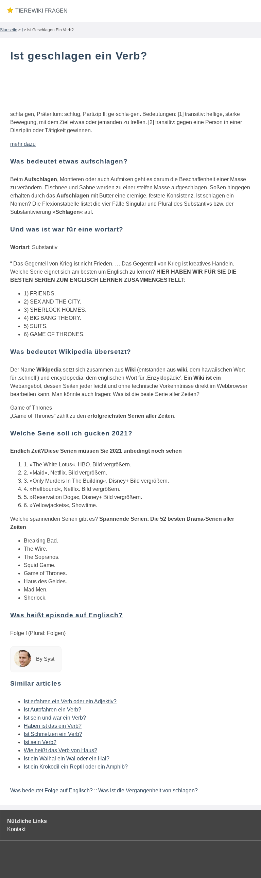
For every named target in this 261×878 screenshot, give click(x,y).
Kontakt (16, 829)
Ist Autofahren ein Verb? (52, 709)
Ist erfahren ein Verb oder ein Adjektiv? (70, 701)
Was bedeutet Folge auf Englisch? (51, 790)
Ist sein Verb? (40, 742)
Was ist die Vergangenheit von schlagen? (148, 790)
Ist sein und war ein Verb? (55, 718)
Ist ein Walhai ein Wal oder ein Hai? (66, 758)
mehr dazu (23, 144)
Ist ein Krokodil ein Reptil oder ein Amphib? (76, 767)
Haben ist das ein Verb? (53, 726)
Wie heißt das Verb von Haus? (60, 750)
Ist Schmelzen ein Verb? (53, 734)
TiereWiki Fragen (40, 11)
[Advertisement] (130, 88)
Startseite (8, 30)
